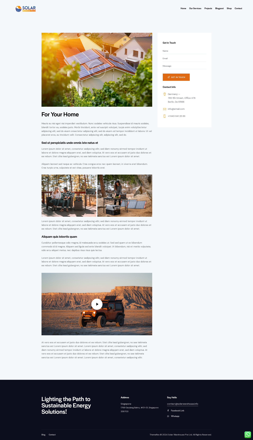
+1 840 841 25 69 (176, 116)
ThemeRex (155, 434)
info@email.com (176, 108)
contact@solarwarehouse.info (182, 403)
